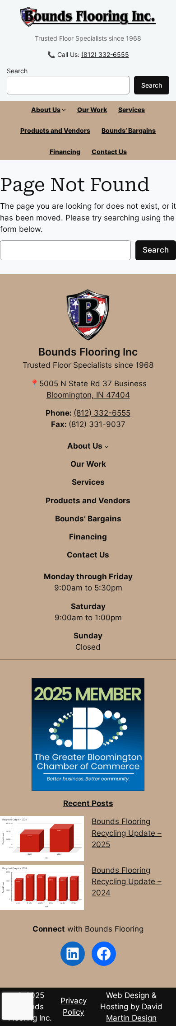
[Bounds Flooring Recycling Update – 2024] (42, 889)
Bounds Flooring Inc (88, 352)
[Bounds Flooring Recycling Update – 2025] (42, 840)
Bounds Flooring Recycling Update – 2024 (127, 881)
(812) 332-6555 (105, 54)
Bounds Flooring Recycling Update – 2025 (127, 832)
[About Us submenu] (64, 110)
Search (17, 71)
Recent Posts (88, 803)
